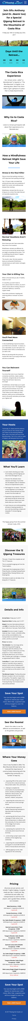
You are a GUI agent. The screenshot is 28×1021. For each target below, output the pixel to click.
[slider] (14, 107)
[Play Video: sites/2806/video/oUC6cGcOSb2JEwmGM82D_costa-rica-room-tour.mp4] (14, 740)
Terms (14, 1015)
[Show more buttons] (24, 107)
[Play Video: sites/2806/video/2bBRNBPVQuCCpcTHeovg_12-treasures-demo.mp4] (14, 593)
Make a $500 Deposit (14, 711)
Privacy (14, 1018)
